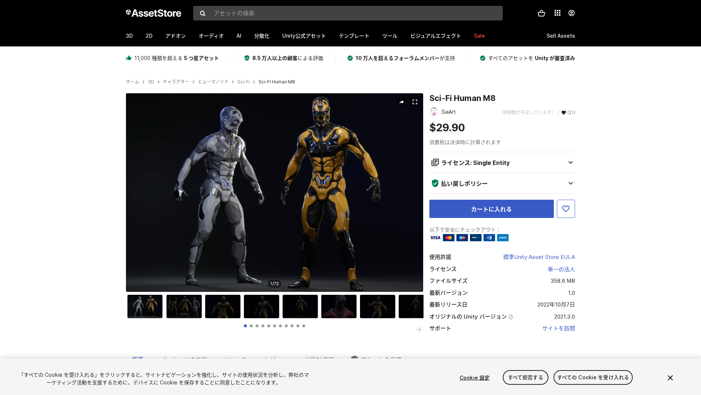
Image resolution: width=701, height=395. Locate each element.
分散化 (261, 36)
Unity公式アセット (304, 36)
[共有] (401, 102)
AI (239, 36)
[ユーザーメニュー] (571, 13)
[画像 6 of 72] (340, 306)
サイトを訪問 (558, 328)
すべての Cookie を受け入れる (593, 378)
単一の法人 (561, 269)
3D (129, 36)
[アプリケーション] (557, 12)
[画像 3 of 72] (224, 306)
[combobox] (348, 13)
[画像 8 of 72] (418, 306)
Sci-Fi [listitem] (243, 81)
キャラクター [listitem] (176, 81)
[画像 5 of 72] (302, 306)
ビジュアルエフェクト (435, 36)
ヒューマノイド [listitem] (213, 81)
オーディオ (211, 36)
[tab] (245, 325)
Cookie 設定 (475, 378)
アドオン (175, 36)
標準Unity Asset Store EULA (539, 256)
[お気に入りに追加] (566, 209)
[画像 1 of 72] (146, 306)
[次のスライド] (419, 329)
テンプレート (354, 36)
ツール (390, 36)
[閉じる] (670, 378)
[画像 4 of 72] (263, 306)
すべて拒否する (525, 378)
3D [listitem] (151, 81)
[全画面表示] (414, 102)
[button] (541, 13)
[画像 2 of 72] (185, 306)
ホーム (132, 81)
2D (149, 36)
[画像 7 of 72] (379, 306)
